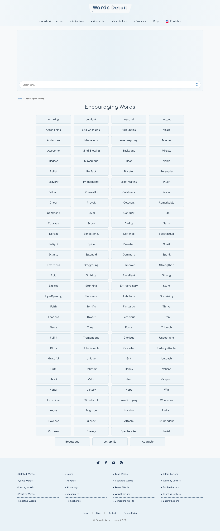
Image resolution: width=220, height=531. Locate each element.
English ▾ (175, 21)
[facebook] (106, 462)
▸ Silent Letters (169, 474)
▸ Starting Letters (171, 494)
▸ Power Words (121, 487)
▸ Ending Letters (170, 500)
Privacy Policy (130, 513)
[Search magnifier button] (197, 84)
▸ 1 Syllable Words (123, 480)
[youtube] (113, 462)
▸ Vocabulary (72, 494)
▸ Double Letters (170, 487)
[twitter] (98, 462)
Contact (112, 513)
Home (19, 99)
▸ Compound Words (123, 500)
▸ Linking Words (25, 487)
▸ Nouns (69, 474)
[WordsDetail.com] (110, 12)
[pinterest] (121, 462)
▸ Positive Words (25, 494)
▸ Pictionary (71, 487)
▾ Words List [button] (98, 21)
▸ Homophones (73, 500)
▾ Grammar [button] (140, 21)
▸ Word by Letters (171, 480)
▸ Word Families (121, 494)
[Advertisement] (110, 56)
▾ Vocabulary (119, 21)
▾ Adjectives (77, 21)
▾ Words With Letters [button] (51, 21)
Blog (155, 21)
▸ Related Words (25, 474)
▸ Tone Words (120, 474)
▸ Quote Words (25, 480)
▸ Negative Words (26, 500)
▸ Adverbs (70, 480)
